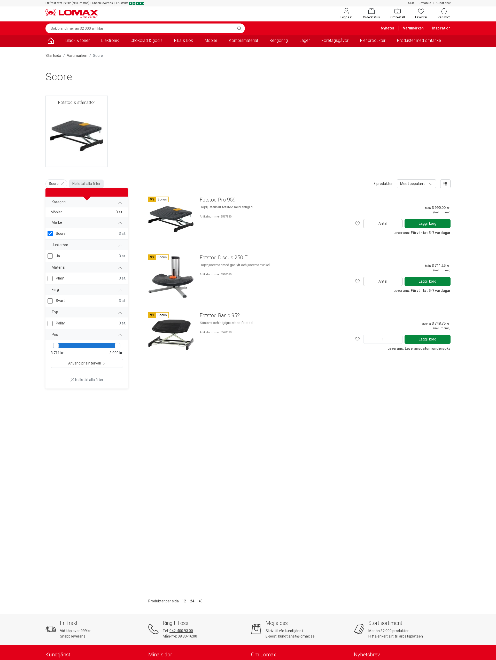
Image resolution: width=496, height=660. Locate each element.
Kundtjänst (443, 3)
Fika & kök (183, 40)
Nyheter (387, 28)
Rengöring (278, 40)
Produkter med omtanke (419, 40)
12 (184, 601)
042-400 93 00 (181, 631)
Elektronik (110, 40)
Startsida (53, 55)
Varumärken (413, 28)
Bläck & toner (77, 40)
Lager (304, 40)
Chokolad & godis (146, 40)
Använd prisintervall (84, 363)
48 (200, 601)
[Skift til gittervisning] (445, 183)
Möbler (211, 40)
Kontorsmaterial (243, 40)
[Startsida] (51, 41)
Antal (382, 223)
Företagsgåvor (334, 40)
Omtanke (425, 3)
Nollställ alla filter (86, 184)
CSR (411, 3)
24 (192, 601)
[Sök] (239, 28)
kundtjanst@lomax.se (296, 636)
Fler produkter (372, 40)
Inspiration (441, 28)
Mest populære (412, 184)
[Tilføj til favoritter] (357, 223)
